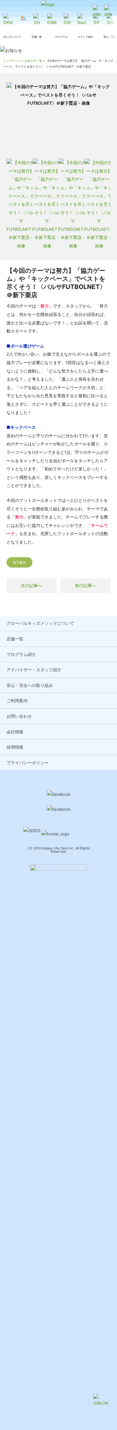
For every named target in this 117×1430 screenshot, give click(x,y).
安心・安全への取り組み (29, 685)
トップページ (12, 60)
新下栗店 (19, 562)
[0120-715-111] (97, 12)
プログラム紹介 (21, 654)
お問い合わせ (19, 716)
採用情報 (14, 747)
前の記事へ (85, 585)
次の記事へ (31, 585)
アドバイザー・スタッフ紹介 (33, 669)
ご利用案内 (17, 700)
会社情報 (14, 731)
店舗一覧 (14, 638)
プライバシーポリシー (27, 762)
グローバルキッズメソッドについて (40, 623)
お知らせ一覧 (33, 60)
